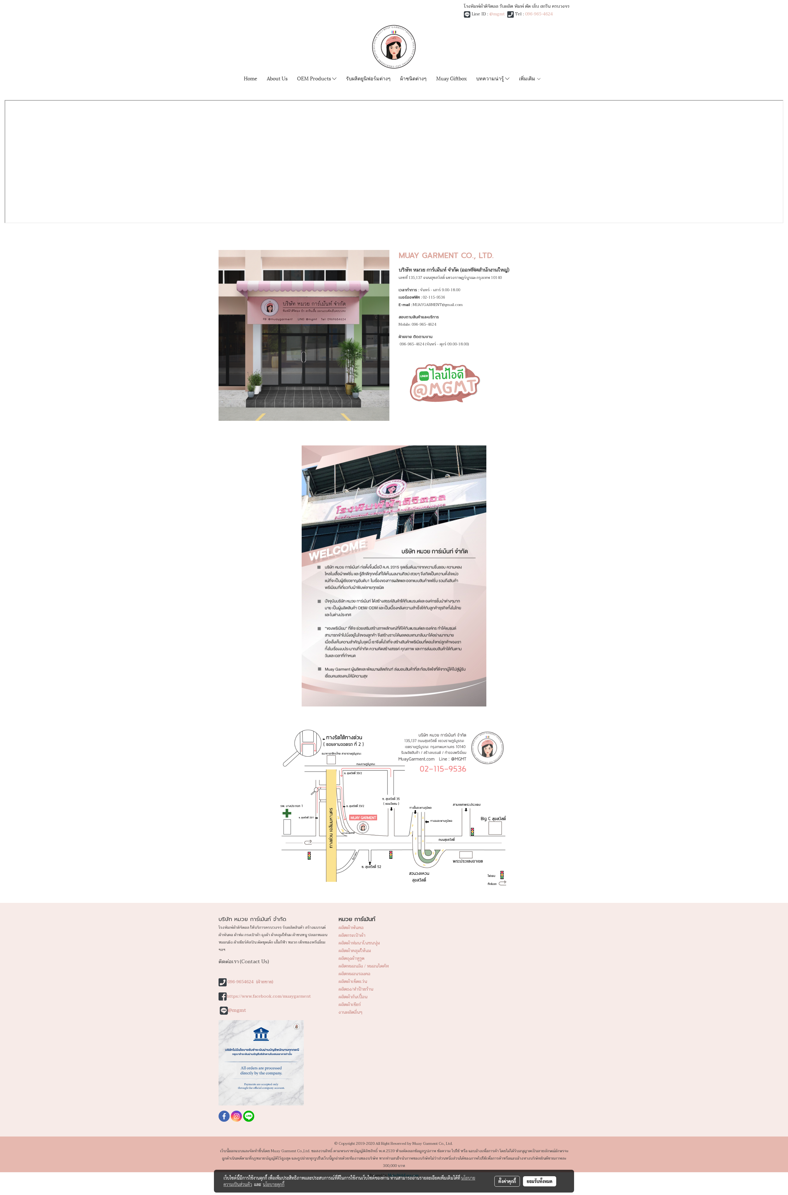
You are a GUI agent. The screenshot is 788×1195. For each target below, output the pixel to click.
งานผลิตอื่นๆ (350, 1012)
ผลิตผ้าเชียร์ (350, 1004)
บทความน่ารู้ (490, 78)
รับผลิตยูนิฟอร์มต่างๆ (368, 78)
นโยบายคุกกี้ (273, 1184)
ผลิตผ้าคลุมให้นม (355, 950)
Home (250, 78)
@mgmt (497, 14)
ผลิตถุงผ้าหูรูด (351, 958)
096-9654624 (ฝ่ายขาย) (250, 981)
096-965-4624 (539, 14)
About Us (277, 78)
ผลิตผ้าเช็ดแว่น (353, 981)
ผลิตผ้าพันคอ (351, 927)
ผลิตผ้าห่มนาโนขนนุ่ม (359, 943)
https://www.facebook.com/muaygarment (269, 996)
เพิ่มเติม (528, 78)
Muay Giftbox (451, 78)
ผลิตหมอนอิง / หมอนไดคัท (364, 966)
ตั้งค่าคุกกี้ (507, 1181)
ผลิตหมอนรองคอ (354, 973)
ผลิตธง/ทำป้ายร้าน (356, 989)
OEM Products (314, 78)
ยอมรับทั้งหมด (540, 1181)
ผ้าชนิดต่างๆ (413, 78)
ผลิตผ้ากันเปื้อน (353, 996)
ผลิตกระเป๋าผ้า (352, 935)
